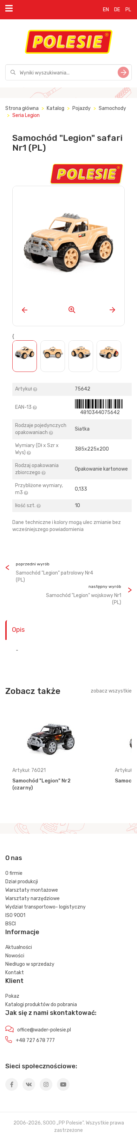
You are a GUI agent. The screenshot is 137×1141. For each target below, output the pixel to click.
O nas (13, 858)
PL (128, 10)
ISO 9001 (15, 915)
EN (106, 10)
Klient (14, 981)
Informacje (22, 932)
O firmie (13, 873)
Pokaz (12, 996)
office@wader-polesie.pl (44, 1030)
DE (117, 10)
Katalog (55, 108)
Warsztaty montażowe (31, 890)
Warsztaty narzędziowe (32, 898)
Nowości (14, 956)
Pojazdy (81, 108)
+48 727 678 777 (35, 1040)
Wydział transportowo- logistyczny (45, 907)
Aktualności (18, 947)
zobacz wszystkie (111, 691)
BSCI (10, 924)
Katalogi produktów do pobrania (41, 1005)
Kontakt (14, 973)
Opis (18, 630)
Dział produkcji (21, 882)
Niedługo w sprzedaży (29, 964)
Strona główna (22, 108)
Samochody (112, 108)
